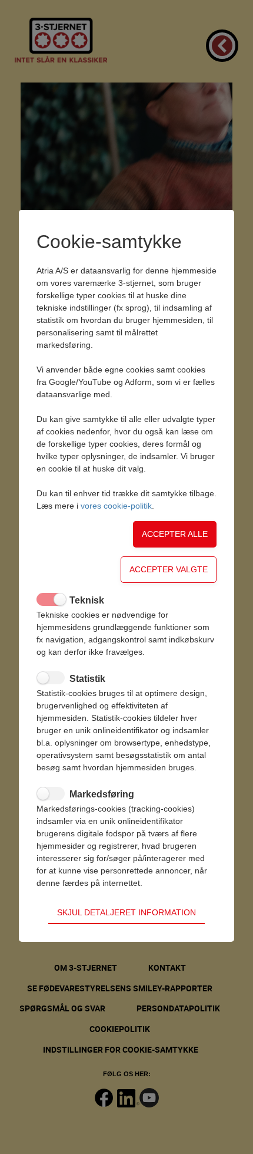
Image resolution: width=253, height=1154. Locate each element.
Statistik (87, 679)
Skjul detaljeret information (126, 912)
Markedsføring (101, 794)
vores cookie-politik (116, 505)
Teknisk (86, 600)
